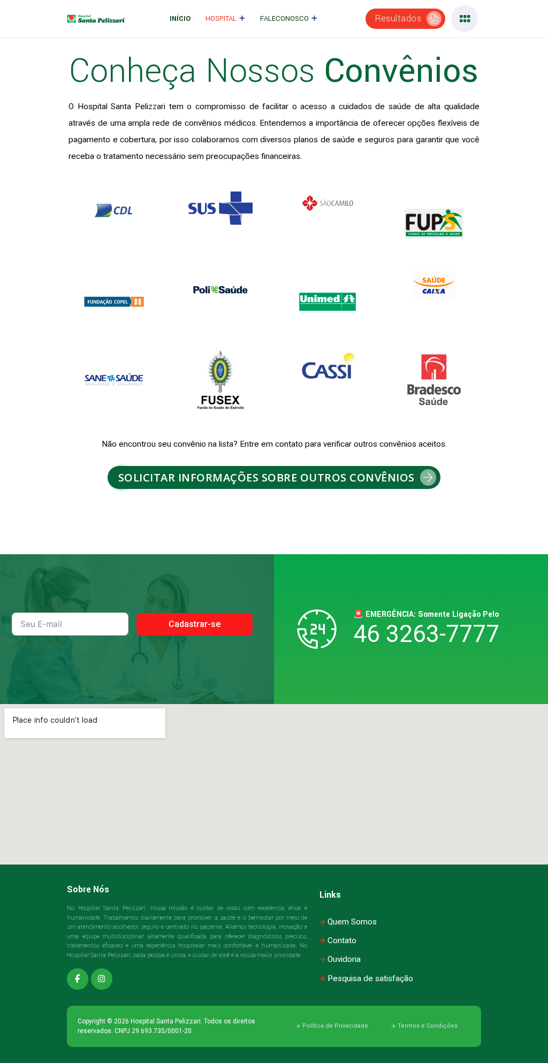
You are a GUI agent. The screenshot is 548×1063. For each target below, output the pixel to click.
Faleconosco (284, 19)
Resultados (398, 18)
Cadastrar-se (194, 624)
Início (180, 19)
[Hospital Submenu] (242, 19)
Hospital (221, 19)
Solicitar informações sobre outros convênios (266, 477)
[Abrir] (464, 18)
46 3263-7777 (426, 634)
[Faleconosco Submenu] (314, 19)
